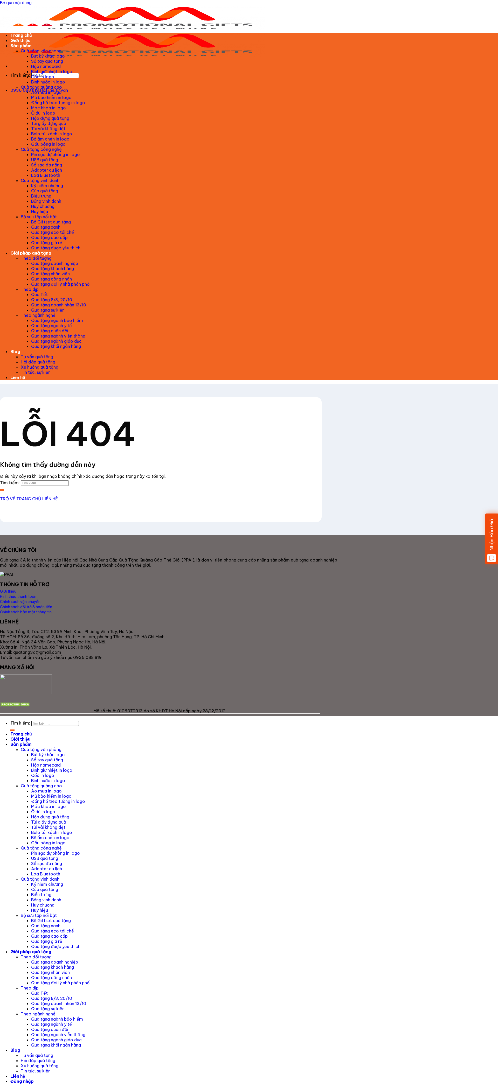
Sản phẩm (20, 45)
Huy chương (42, 206)
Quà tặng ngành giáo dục (56, 341)
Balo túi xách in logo (51, 133)
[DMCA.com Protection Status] (15, 705)
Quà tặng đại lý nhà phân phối (61, 284)
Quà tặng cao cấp (49, 237)
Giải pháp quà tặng (30, 253)
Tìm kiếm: (20, 75)
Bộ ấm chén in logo (50, 139)
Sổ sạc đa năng (46, 164)
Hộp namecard (46, 66)
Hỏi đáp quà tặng (38, 361)
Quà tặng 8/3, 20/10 (51, 299)
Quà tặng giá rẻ (46, 242)
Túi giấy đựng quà (48, 123)
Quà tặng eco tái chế (52, 232)
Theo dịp (30, 289)
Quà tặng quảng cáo (41, 87)
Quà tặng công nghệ (41, 149)
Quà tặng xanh (45, 227)
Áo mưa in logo (46, 92)
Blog (15, 351)
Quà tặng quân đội (49, 330)
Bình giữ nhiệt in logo (51, 71)
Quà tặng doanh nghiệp (54, 263)
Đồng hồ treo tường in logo (58, 102)
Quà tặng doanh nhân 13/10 (58, 304)
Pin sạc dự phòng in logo (55, 154)
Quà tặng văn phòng (41, 50)
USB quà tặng (44, 159)
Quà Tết (39, 294)
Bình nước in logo (48, 82)
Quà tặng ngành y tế (51, 325)
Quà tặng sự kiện (48, 310)
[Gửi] (12, 82)
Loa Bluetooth (45, 175)
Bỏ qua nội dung (16, 2)
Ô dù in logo (43, 113)
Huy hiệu (39, 211)
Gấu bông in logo (48, 144)
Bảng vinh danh (46, 201)
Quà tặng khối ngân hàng (56, 346)
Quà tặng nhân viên (50, 273)
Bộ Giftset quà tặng (51, 221)
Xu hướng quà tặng (39, 367)
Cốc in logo (42, 76)
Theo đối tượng (36, 258)
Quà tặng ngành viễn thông (58, 336)
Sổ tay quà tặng (47, 61)
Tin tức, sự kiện (36, 372)
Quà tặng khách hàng (52, 268)
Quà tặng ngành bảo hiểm (57, 320)
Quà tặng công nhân (51, 279)
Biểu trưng (41, 196)
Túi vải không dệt (48, 128)
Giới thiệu (20, 40)
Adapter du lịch (46, 170)
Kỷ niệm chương (47, 185)
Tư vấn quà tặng (37, 356)
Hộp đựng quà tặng (50, 118)
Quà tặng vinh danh (40, 180)
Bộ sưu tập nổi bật (39, 216)
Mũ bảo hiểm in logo (51, 97)
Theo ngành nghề (38, 315)
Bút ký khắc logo (48, 56)
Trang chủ (21, 35)
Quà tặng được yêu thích (55, 247)
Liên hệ (17, 377)
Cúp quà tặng (44, 190)
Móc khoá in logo (48, 107)
